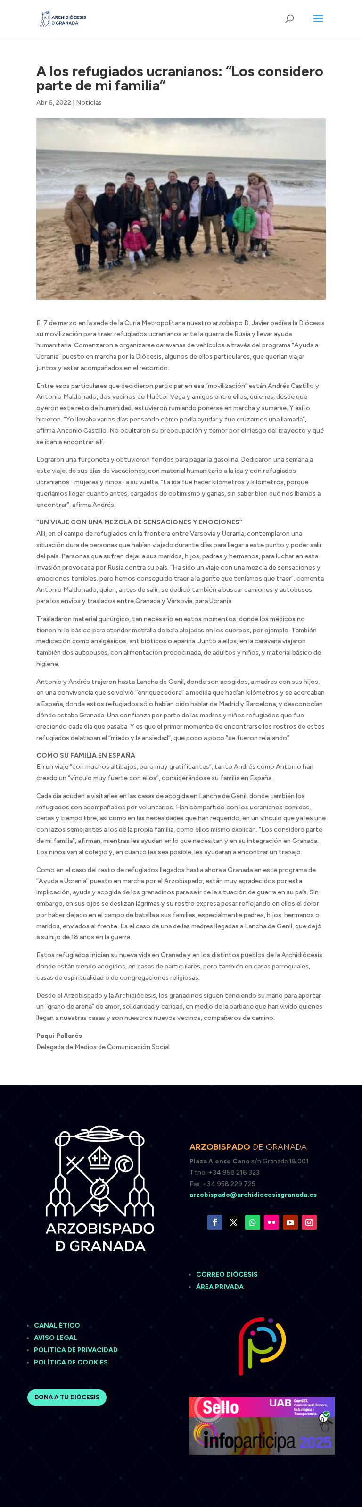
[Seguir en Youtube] (290, 1222)
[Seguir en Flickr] (271, 1222)
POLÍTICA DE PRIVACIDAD (76, 1350)
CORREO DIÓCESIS (227, 1275)
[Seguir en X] (233, 1222)
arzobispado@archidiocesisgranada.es (253, 1195)
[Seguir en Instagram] (309, 1222)
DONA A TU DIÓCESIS (66, 1397)
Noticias (89, 103)
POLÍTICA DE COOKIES (71, 1362)
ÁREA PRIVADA (220, 1287)
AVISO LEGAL (56, 1338)
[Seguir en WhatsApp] (252, 1222)
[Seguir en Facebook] (214, 1222)
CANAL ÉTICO (58, 1326)
